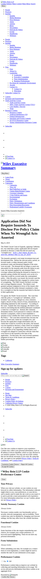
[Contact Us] (10, 158)
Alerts (12, 22)
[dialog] (20, 458)
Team (11, 108)
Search (33, 4)
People (7, 10)
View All (13, 187)
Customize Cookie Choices (10, 464)
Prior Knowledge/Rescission (19, 205)
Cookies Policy (17, 460)
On (5, 561)
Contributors (9, 181)
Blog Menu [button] (5, 173)
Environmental (15, 197)
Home (7, 393)
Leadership (13, 73)
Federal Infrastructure (17, 116)
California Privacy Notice (14, 403)
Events (12, 32)
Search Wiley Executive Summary (12, 211)
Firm (7, 67)
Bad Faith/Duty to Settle (18, 189)
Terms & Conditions (12, 397)
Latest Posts (9, 177)
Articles (12, 24)
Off (10, 561)
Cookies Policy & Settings (14, 401)
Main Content (17, 4)
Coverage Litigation (16, 193)
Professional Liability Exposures (21, 207)
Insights (8, 14)
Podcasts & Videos (16, 30)
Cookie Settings (6, 4)
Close (3, 479)
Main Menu (26, 4)
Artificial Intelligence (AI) (19, 114)
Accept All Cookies (8, 467)
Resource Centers (11, 110)
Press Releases (15, 20)
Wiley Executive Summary (10, 364)
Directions (17, 91)
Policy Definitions (16, 201)
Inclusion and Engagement (14, 99)
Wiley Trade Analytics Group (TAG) (22, 105)
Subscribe (8, 93)
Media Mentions (15, 18)
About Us (13, 71)
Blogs (12, 26)
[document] (20, 524)
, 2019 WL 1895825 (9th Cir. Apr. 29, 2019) (19, 254)
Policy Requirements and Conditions (22, 203)
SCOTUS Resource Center (19, 120)
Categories (9, 183)
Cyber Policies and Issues (18, 195)
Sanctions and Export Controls (20, 118)
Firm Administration (21, 79)
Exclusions (13, 199)
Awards (12, 85)
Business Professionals (22, 81)
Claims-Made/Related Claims (20, 191)
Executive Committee (21, 77)
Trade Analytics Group (13, 101)
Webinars (13, 36)
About (7, 179)
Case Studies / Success (17, 106)
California (8, 360)
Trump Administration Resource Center (23, 122)
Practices (8, 12)
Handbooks (14, 34)
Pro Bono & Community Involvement (23, 83)
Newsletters (14, 28)
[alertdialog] (20, 524)
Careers (7, 97)
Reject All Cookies (27, 464)
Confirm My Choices (8, 577)
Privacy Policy (10, 399)
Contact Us (13, 87)
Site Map (8, 395)
